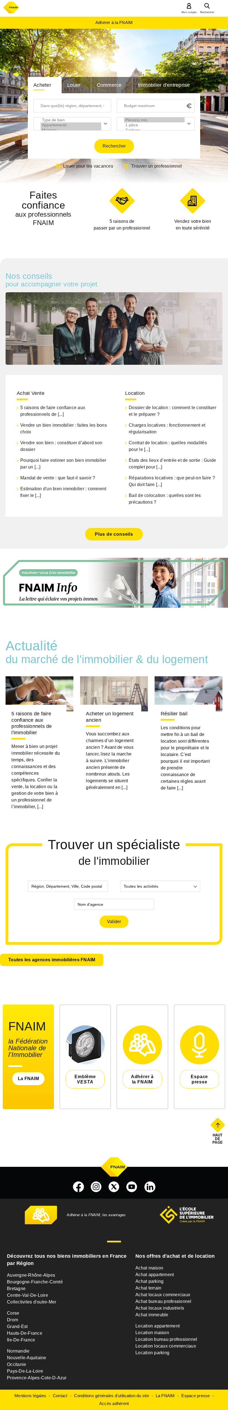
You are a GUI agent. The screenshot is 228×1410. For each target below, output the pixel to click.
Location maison (152, 1332)
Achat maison (149, 1268)
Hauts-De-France (24, 1333)
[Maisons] (71, 129)
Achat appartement (154, 1274)
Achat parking (149, 1281)
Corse (13, 1313)
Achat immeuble (151, 1314)
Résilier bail (174, 713)
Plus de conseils (114, 534)
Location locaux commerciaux (165, 1346)
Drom (12, 1319)
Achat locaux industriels (159, 1308)
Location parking (152, 1352)
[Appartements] (71, 124)
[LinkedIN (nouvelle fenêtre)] (150, 1186)
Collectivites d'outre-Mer (31, 1302)
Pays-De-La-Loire (25, 1371)
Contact (60, 1395)
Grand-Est (17, 1326)
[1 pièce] (154, 124)
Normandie (18, 1351)
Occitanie (16, 1364)
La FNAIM (28, 1078)
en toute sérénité (192, 224)
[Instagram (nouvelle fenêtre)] (96, 1186)
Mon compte (189, 12)
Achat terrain (148, 1288)
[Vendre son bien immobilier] (192, 201)
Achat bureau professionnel (163, 1301)
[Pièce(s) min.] (154, 119)
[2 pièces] (154, 129)
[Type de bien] (71, 119)
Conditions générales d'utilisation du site (111, 1395)
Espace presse (195, 1395)
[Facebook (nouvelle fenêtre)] (78, 1186)
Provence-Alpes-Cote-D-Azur (37, 1377)
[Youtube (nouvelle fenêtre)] (131, 1186)
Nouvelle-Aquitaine (26, 1357)
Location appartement (157, 1326)
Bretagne (16, 1288)
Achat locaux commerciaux (162, 1294)
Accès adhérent (114, 1403)
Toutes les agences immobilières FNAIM (51, 959)
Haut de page (218, 1138)
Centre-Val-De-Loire (27, 1295)
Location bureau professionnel (166, 1339)
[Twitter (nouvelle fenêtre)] (114, 1186)
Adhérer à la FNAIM (114, 22)
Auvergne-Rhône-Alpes (31, 1275)
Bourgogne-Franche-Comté (35, 1281)
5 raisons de (122, 224)
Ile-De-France (21, 1339)
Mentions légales (30, 1395)
